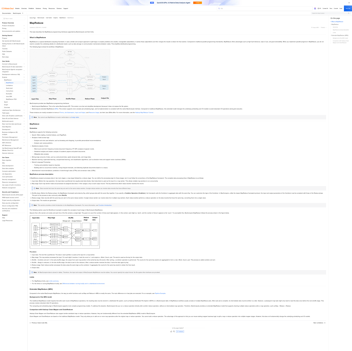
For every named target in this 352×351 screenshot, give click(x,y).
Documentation (6, 13)
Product (323, 27)
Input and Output (80, 112)
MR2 (56, 109)
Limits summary (53, 281)
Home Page (33, 18)
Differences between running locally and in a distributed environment (83, 283)
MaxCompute (17, 13)
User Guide (49, 17)
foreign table (75, 117)
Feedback (180, 331)
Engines (56, 17)
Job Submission (69, 112)
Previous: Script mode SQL (39, 323)
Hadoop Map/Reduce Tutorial (144, 112)
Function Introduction (105, 205)
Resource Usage (94, 112)
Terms (62, 112)
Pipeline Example (160, 293)
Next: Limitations (318, 323)
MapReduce (62, 17)
